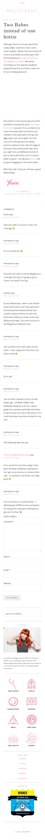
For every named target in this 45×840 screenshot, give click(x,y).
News (38, 194)
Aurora (33, 159)
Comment (9, 521)
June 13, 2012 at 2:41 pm (11, 296)
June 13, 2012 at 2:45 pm (11, 339)
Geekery (29, 194)
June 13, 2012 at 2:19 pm (11, 243)
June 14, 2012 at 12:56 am (11, 435)
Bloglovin (23, 779)
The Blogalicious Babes (14, 61)
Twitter (22, 764)
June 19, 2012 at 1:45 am (11, 494)
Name (7, 556)
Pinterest (22, 774)
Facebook (22, 759)
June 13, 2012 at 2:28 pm (11, 266)
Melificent (22, 11)
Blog (21, 194)
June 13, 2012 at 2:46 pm (11, 369)
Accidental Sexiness (28, 58)
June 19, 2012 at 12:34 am (11, 458)
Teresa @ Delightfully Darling (16, 455)
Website (7, 583)
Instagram (22, 769)
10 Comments (22, 191)
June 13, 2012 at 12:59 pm (11, 217)
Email (7, 570)
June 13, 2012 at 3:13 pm (11, 391)
